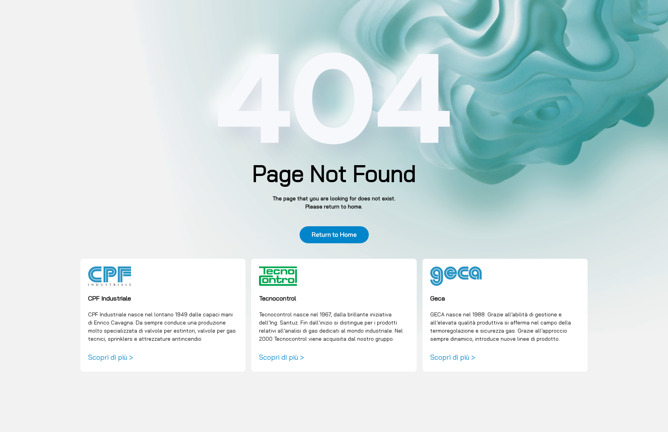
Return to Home (334, 235)
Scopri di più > (110, 357)
